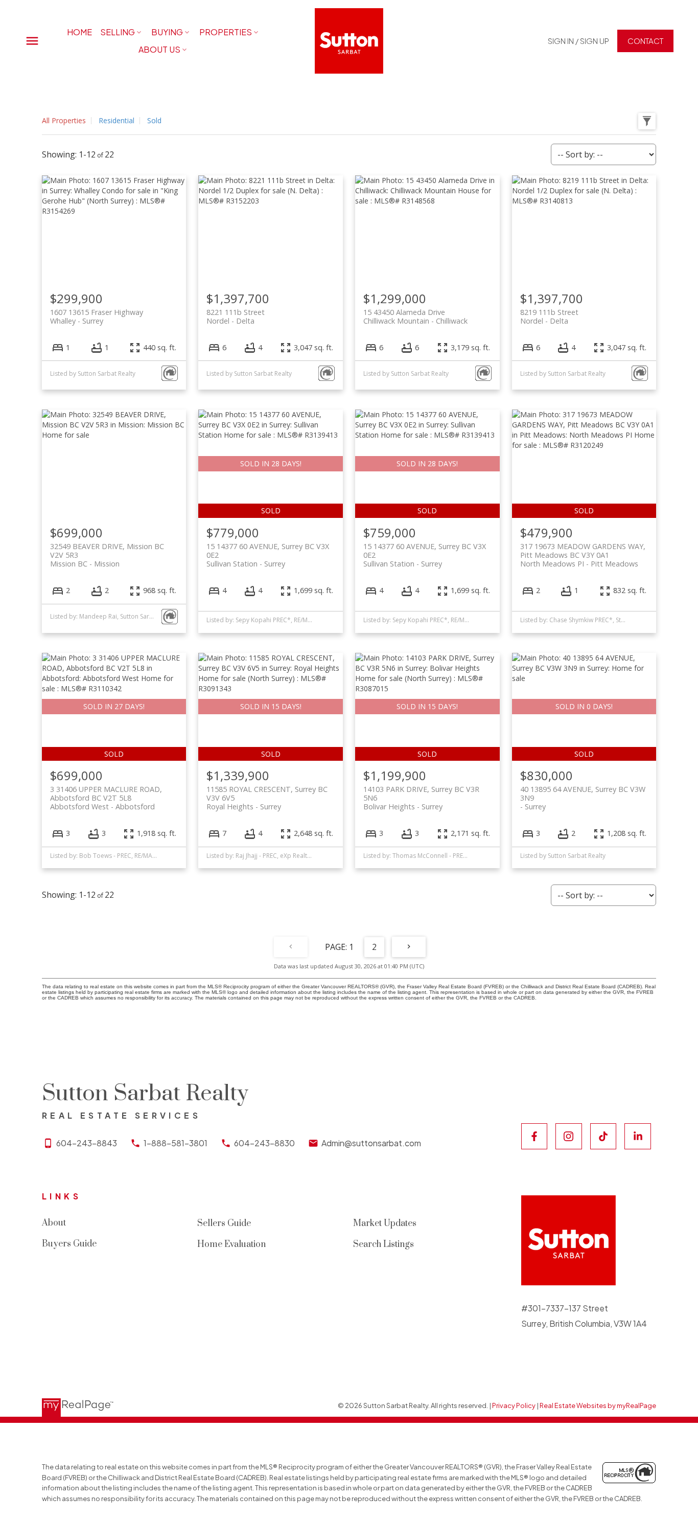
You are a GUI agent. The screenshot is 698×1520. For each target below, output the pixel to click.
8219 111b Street (549, 316)
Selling (117, 32)
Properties (225, 32)
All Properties (64, 120)
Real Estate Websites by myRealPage (598, 1405)
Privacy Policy (514, 1405)
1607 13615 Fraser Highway (96, 316)
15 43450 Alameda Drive (415, 316)
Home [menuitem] (79, 32)
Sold (154, 120)
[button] (578, 41)
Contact (645, 41)
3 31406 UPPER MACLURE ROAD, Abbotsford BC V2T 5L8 (106, 798)
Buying (167, 32)
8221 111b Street (235, 316)
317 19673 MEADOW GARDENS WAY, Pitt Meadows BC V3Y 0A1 (582, 555)
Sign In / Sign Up (578, 41)
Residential (116, 120)
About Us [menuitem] (159, 49)
